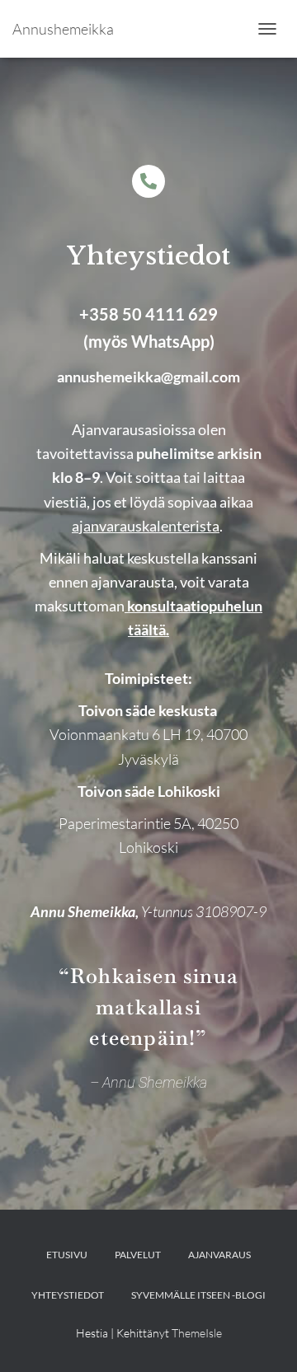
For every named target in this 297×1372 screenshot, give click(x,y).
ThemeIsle (197, 1333)
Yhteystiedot (67, 1295)
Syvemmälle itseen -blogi (198, 1295)
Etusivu (66, 1254)
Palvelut (138, 1254)
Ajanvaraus (219, 1254)
